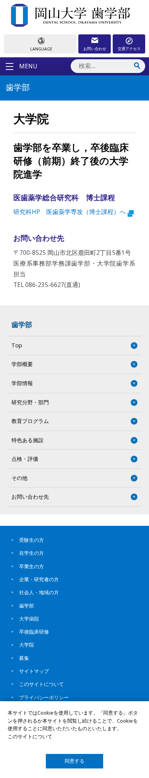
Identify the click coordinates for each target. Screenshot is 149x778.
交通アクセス (129, 48)
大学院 (26, 644)
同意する (74, 761)
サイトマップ (34, 671)
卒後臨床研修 (34, 631)
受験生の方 (31, 539)
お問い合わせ (94, 48)
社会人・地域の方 (39, 592)
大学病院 (29, 618)
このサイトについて (41, 684)
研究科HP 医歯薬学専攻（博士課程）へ (69, 211)
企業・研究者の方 (39, 579)
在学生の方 (31, 552)
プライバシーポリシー (44, 697)
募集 (24, 658)
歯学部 (21, 324)
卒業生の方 (31, 566)
